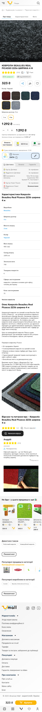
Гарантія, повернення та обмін (14, 670)
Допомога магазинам (10, 639)
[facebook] (27, 608)
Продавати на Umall (10, 643)
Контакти (5, 682)
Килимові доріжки (26, 549)
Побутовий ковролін (9, 544)
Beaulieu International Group (20, 584)
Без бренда (7, 589)
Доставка (6, 666)
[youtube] (38, 608)
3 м (4, 117)
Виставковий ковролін (10, 549)
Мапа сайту (6, 686)
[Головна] (4, 709)
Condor (5, 584)
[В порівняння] (13, 509)
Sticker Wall (18, 589)
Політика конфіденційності (13, 623)
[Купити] (14, 528)
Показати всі (9, 554)
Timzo (27, 589)
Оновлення (6, 631)
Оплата (5, 663)
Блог (4, 690)
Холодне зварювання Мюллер (7, 521)
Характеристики (21, 17)
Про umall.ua (7, 679)
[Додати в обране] (37, 83)
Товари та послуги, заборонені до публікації (20, 650)
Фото (35, 17)
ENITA (12, 157)
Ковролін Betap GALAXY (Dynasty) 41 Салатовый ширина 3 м (23, 521)
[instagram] (33, 608)
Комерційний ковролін (27, 544)
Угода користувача (9, 619)
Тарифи (5, 647)
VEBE (35, 589)
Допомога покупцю (9, 659)
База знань (6, 627)
